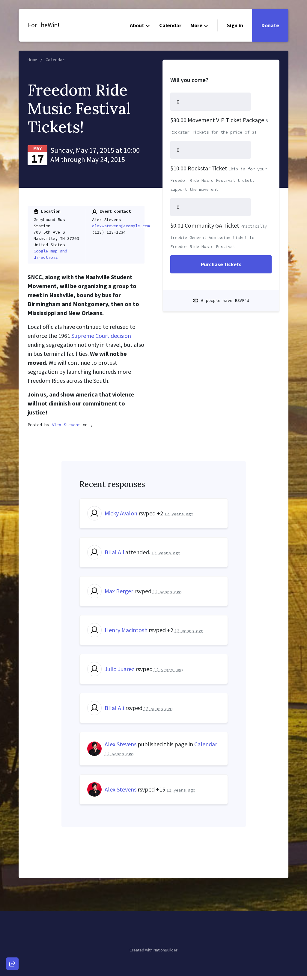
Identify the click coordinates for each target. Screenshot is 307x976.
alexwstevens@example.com (121, 226)
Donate (270, 25)
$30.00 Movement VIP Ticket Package (217, 120)
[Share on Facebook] (12, 932)
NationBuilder (165, 950)
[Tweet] (12, 915)
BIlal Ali (114, 552)
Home (32, 59)
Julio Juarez (119, 669)
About (137, 25)
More (196, 25)
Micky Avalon (121, 513)
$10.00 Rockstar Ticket (198, 168)
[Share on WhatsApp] (12, 949)
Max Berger (119, 591)
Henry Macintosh (126, 630)
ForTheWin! (44, 25)
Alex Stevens (66, 424)
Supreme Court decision (101, 335)
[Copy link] (12, 881)
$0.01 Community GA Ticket (204, 225)
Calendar (170, 25)
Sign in (235, 25)
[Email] (12, 898)
